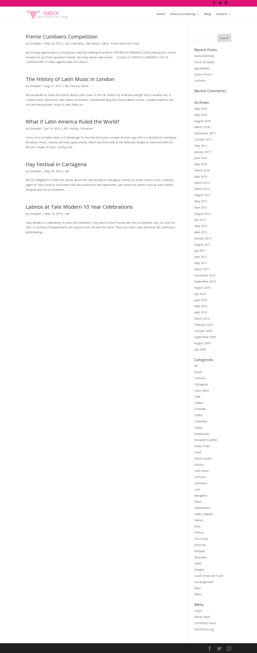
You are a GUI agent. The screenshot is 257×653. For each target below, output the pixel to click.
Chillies (198, 403)
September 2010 (205, 281)
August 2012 (202, 214)
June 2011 (200, 257)
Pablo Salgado (203, 514)
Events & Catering (182, 14)
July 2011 (200, 250)
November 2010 (204, 275)
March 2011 (202, 269)
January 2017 (202, 152)
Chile (197, 397)
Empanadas (202, 434)
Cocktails (200, 409)
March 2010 (202, 318)
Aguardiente (202, 68)
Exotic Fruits (202, 446)
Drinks (198, 427)
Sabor (105, 43)
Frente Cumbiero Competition (62, 36)
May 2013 (200, 201)
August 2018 (202, 121)
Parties (198, 520)
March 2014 (202, 189)
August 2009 (202, 343)
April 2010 (200, 312)
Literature (86, 128)
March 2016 (202, 170)
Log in (198, 611)
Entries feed (202, 617)
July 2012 (200, 220)
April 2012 (200, 232)
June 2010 (200, 300)
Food (197, 452)
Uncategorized (203, 582)
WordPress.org (204, 629)
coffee (198, 415)
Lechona (200, 80)
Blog (207, 14)
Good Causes (203, 458)
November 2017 (204, 133)
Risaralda (200, 557)
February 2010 (203, 325)
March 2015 (202, 183)
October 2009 (203, 331)
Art (67, 43)
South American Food (125, 43)
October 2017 (203, 139)
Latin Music (92, 43)
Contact (221, 14)
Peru (197, 526)
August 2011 (202, 244)
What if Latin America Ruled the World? (72, 121)
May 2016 (200, 164)
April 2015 (200, 176)
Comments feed (204, 623)
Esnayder (35, 43)
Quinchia (200, 545)
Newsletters (202, 508)
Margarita (200, 495)
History (75, 86)
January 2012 (202, 238)
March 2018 (202, 127)
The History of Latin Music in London (70, 79)
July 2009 (200, 349)
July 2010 (200, 294)
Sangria (199, 569)
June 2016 (200, 158)
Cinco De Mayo (204, 62)
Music (85, 86)
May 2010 (200, 306)
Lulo (197, 489)
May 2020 (200, 108)
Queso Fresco (203, 74)
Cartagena (201, 384)
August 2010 (202, 288)
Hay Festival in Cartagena (56, 164)
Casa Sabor (201, 390)
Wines (198, 594)
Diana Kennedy (204, 56)
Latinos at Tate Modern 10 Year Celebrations (79, 206)
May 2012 (200, 226)
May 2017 (200, 146)
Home (161, 14)
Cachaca (199, 378)
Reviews (199, 551)
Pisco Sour (201, 539)
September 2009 (205, 337)
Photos (199, 532)
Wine (197, 588)
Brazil (198, 372)
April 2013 (200, 207)
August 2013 (202, 195)
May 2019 (200, 115)
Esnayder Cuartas (205, 440)
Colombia (77, 43)
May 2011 (200, 263)
